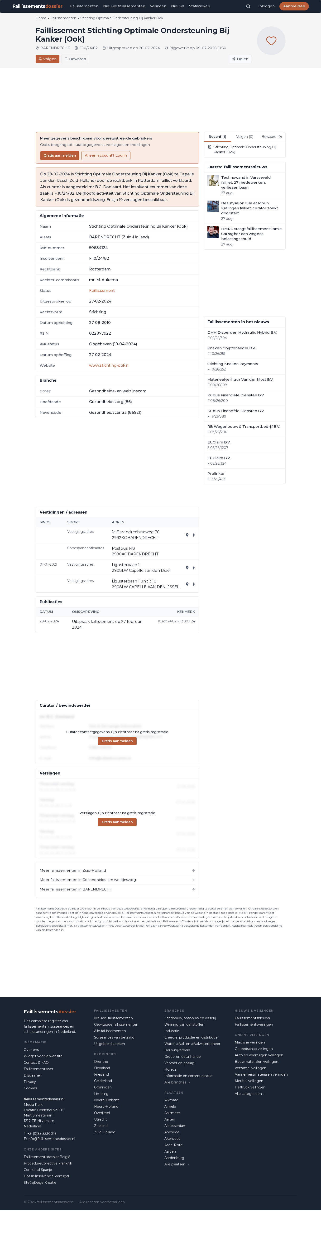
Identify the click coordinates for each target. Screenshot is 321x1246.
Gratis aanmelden (59, 155)
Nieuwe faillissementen (124, 6)
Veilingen (158, 6)
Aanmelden (294, 6)
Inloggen (266, 6)
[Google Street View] (194, 535)
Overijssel (102, 1113)
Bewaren (77, 59)
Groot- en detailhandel (182, 1056)
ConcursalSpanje (38, 1170)
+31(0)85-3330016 (41, 1133)
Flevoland (102, 1068)
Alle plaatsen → (177, 1164)
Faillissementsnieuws (252, 1018)
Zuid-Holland (104, 1132)
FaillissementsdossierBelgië (47, 1157)
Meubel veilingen (249, 1081)
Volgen (50, 59)
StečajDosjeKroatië (40, 1182)
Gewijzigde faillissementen (116, 1024)
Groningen (103, 1087)
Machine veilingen (250, 1042)
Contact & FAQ (36, 1062)
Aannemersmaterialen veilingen (261, 1074)
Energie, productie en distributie (191, 1037)
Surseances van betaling (114, 1037)
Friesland (101, 1074)
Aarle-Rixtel (173, 1145)
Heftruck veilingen (250, 1087)
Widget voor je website (43, 1056)
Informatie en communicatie (188, 1076)
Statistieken (199, 6)
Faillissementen (84, 6)
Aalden (170, 1151)
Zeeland (101, 1126)
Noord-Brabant (106, 1100)
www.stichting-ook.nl (109, 365)
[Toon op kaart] (187, 535)
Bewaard (272, 137)
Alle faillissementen (110, 1031)
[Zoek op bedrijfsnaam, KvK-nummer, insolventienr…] (248, 6)
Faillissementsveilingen (254, 1024)
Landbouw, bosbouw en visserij (190, 1018)
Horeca (170, 1069)
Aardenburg (174, 1158)
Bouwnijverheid (177, 1050)
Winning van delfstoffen (184, 1024)
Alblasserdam (175, 1126)
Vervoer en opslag (179, 1063)
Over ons (31, 1050)
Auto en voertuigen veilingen (259, 1055)
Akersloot (172, 1138)
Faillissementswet (38, 1069)
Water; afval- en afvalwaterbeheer (192, 1044)
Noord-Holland (106, 1106)
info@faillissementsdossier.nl (51, 1139)
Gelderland (103, 1081)
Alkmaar (171, 1100)
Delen (242, 59)
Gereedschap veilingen (254, 1049)
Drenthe (101, 1061)
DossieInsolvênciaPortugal (46, 1176)
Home (41, 18)
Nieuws (177, 6)
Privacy (30, 1082)
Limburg (101, 1094)
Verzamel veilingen (250, 1068)
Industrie (171, 1031)
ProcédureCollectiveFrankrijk (48, 1163)
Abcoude (171, 1132)
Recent (217, 137)
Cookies (30, 1088)
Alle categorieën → (250, 1094)
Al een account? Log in (106, 155)
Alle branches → (177, 1082)
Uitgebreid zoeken (109, 1044)
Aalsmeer (172, 1113)
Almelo (170, 1106)
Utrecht (100, 1119)
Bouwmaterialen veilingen (256, 1061)
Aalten (169, 1119)
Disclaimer (32, 1075)
